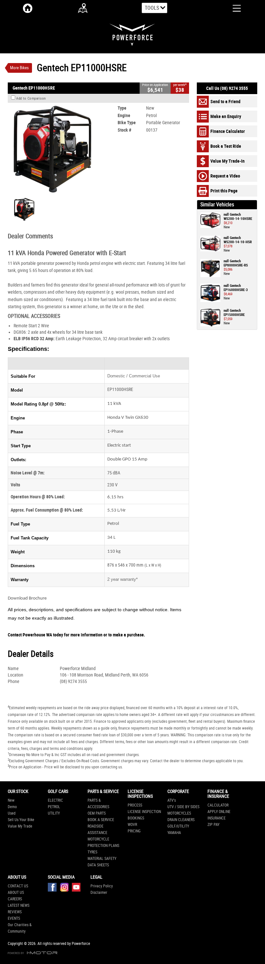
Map (83, 8)
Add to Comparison (31, 98)
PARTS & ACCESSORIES (98, 803)
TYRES (92, 852)
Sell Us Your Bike (21, 820)
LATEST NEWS (18, 905)
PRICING (134, 831)
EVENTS (14, 918)
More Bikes (19, 67)
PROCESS (135, 805)
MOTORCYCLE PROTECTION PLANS (103, 842)
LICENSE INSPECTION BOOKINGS (144, 814)
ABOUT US (16, 892)
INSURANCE (216, 818)
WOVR (132, 824)
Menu (232, 8)
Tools (152, 8)
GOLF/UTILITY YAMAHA (178, 829)
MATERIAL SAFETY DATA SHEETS (102, 861)
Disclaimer (98, 892)
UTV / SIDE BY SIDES (183, 807)
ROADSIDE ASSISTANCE (97, 829)
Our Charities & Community (20, 928)
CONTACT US (18, 886)
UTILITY (54, 813)
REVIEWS (15, 912)
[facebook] (54, 889)
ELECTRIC (55, 800)
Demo (12, 807)
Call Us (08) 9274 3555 (227, 88)
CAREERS (15, 899)
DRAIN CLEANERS (181, 820)
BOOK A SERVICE (101, 820)
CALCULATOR (217, 805)
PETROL (54, 807)
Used (12, 813)
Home (27, 8)
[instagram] (66, 889)
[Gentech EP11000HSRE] (52, 149)
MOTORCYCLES (179, 813)
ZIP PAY (213, 824)
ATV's (171, 800)
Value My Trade (20, 826)
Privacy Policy (101, 886)
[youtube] (76, 889)
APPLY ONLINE (218, 811)
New (11, 800)
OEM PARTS (97, 813)
